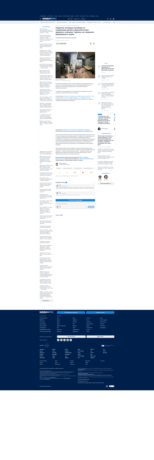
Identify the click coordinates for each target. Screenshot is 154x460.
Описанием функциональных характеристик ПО (86, 374)
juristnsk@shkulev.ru (67, 378)
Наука (74, 327)
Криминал (75, 320)
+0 (90, 190)
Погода (55, 16)
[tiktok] (71, 340)
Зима (74, 318)
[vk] (61, 340)
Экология (102, 323)
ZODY (88, 16)
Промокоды (92, 16)
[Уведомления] (110, 19)
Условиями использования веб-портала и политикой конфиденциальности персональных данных (95, 375)
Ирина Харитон (63, 163)
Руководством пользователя (83, 373)
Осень (88, 320)
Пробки (77, 18)
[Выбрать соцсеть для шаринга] (94, 43)
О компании (42, 321)
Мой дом (75, 325)
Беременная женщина (67, 168)
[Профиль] (113, 19)
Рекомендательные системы (83, 381)
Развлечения (89, 327)
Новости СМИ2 (59, 215)
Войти (60, 207)
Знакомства (50, 16)
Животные (59, 329)
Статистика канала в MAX (45, 331)
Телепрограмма (66, 16)
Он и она (88, 318)
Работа (88, 325)
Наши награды (43, 323)
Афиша (72, 16)
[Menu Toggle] (40, 19)
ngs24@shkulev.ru (53, 377)
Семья (88, 331)
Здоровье (59, 331)
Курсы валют (83, 16)
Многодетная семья (77, 168)
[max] (67, 340)
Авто (58, 318)
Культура (75, 321)
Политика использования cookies (83, 379)
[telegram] (58, 340)
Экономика (102, 325)
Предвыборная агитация (45, 329)
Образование (75, 331)
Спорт (101, 318)
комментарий (62, 43)
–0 (93, 190)
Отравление (59, 168)
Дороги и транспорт (61, 325)
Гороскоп (77, 16)
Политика (89, 321)
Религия (88, 329)
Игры (97, 16)
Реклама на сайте (43, 318)
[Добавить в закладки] (91, 43)
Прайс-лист (42, 320)
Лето (74, 323)
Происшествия (90, 323)
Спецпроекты (103, 327)
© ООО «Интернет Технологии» (45, 386)
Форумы (60, 16)
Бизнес (58, 320)
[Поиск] (107, 19)
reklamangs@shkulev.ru (81, 369)
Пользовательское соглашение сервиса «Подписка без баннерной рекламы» (91, 382)
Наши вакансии (43, 325)
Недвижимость (43, 16)
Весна (58, 321)
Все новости (46, 26)
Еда (58, 327)
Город (58, 323)
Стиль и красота (103, 320)
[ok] (64, 340)
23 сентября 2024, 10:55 (60, 40)
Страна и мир (103, 321)
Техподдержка (43, 327)
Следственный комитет (88, 168)
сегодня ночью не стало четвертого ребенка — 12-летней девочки (72, 97)
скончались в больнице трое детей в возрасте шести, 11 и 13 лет (78, 96)
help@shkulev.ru (47, 379)
